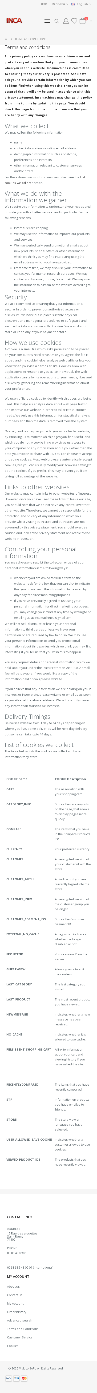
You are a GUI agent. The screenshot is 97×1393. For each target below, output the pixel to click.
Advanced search (19, 1320)
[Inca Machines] (14, 21)
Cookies (13, 1346)
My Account (15, 1303)
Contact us (14, 1295)
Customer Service (19, 1337)
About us (13, 1286)
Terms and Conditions (23, 1329)
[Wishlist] (74, 21)
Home (6, 39)
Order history (16, 1312)
